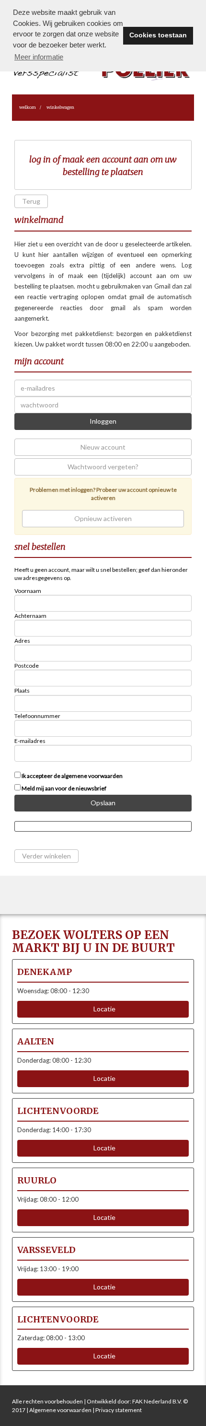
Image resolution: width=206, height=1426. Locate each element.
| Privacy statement (117, 1410)
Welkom (27, 107)
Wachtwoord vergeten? (103, 467)
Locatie (103, 1009)
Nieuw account (103, 447)
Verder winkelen (46, 856)
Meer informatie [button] (38, 57)
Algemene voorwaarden (60, 1410)
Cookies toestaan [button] (158, 35)
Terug (31, 201)
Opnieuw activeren (103, 518)
